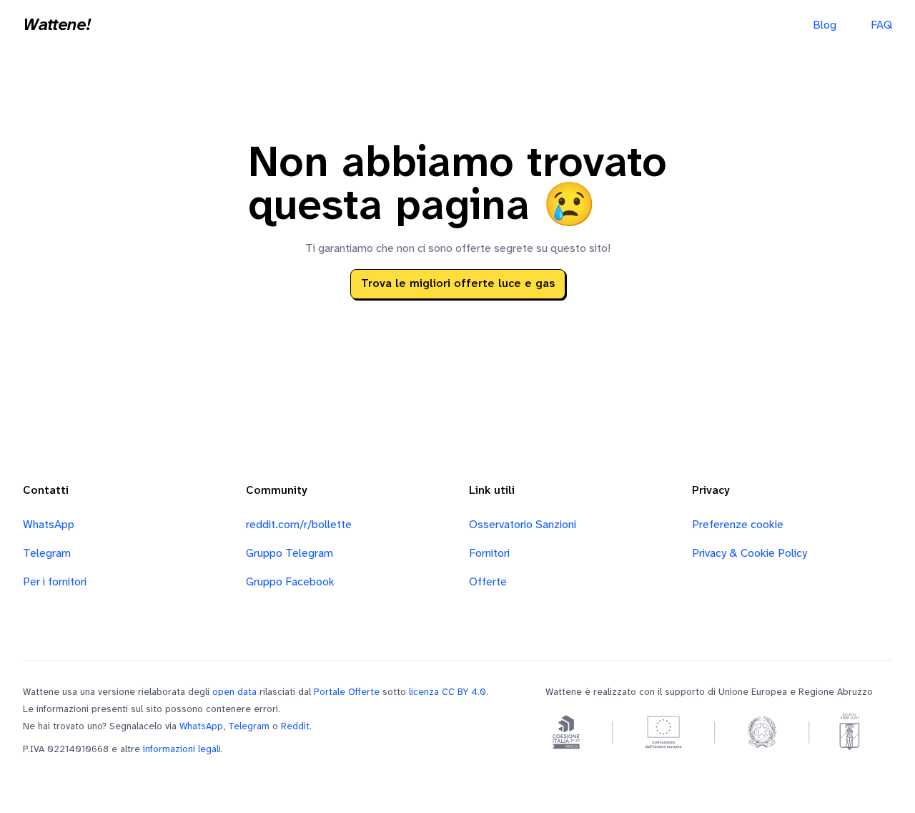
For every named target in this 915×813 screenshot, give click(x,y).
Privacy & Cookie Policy (749, 553)
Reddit (295, 726)
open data (234, 692)
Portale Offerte (347, 692)
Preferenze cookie (737, 525)
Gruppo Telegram (289, 553)
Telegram (47, 553)
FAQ (881, 25)
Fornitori (489, 553)
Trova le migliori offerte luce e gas (458, 284)
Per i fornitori (54, 582)
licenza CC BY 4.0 (447, 692)
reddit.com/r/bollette (299, 525)
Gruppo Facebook (290, 582)
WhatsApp (48, 525)
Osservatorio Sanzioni (522, 525)
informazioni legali (182, 749)
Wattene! (56, 25)
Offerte (488, 582)
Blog (824, 25)
